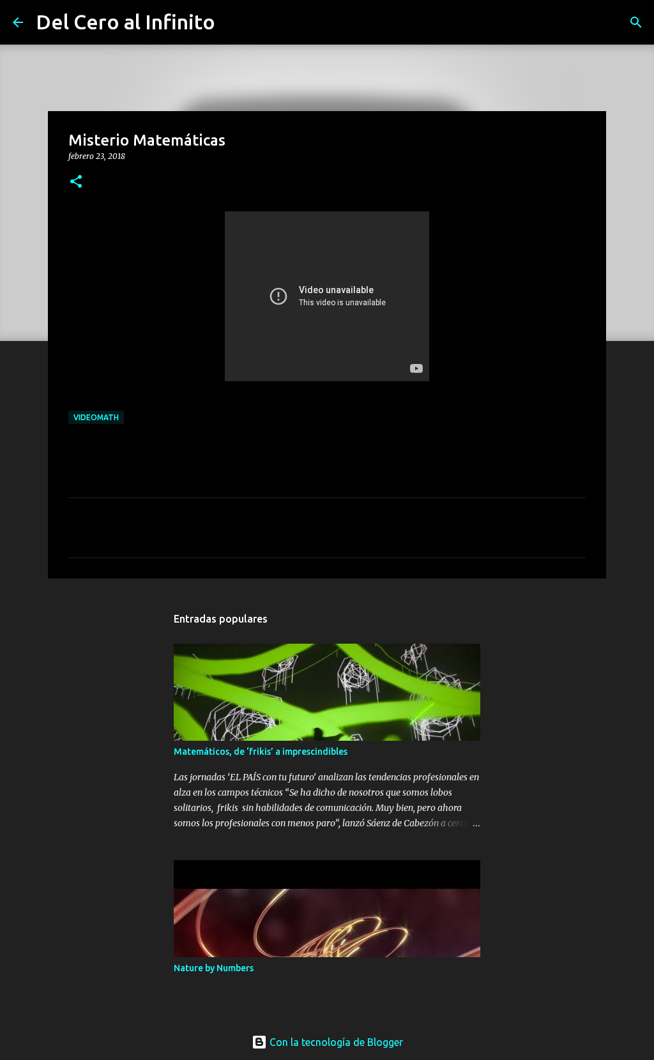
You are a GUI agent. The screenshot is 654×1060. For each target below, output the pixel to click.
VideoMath (96, 417)
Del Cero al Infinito (125, 21)
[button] (76, 182)
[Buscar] (233, 22)
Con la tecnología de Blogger (335, 1042)
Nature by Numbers (214, 968)
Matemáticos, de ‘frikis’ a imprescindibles (260, 751)
